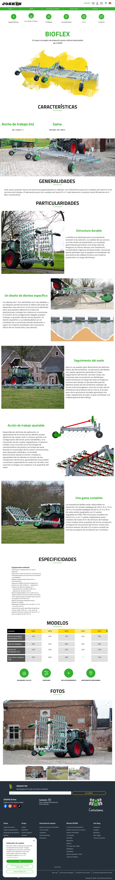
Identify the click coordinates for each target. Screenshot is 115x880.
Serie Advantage (45, 835)
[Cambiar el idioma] (111, 3)
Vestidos (96, 830)
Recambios (43, 838)
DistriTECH (25, 830)
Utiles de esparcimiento (11, 830)
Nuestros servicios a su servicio (75, 830)
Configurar (46, 680)
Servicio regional (27, 833)
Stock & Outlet (44, 830)
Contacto (102, 3)
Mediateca (69, 841)
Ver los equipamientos (68, 680)
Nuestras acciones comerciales (49, 827)
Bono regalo (97, 835)
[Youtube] (15, 806)
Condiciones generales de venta (102, 873)
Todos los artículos (99, 838)
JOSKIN (24, 827)
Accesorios (96, 827)
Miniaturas (96, 833)
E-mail (12, 793)
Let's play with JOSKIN (73, 846)
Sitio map (55, 873)
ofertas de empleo (97, 3)
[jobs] (95, 805)
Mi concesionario (106, 3)
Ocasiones (43, 833)
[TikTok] (19, 806)
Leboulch (24, 835)
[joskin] (11, 5)
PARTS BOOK (93, 3)
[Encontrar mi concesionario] (90, 673)
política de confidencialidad (16, 856)
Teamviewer (57, 867)
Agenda (68, 843)
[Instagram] (10, 806)
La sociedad (70, 835)
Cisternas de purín (9, 827)
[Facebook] (5, 806)
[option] (26, 590)
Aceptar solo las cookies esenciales (20, 866)
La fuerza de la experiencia (74, 827)
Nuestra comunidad (72, 833)
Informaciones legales (66, 873)
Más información (20, 872)
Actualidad (69, 851)
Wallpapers (69, 849)
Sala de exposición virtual (74, 854)
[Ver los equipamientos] (68, 673)
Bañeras (6, 835)
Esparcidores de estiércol (11, 833)
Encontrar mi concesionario (90, 680)
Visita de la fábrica (72, 857)
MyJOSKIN (87, 3)
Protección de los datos (83, 873)
